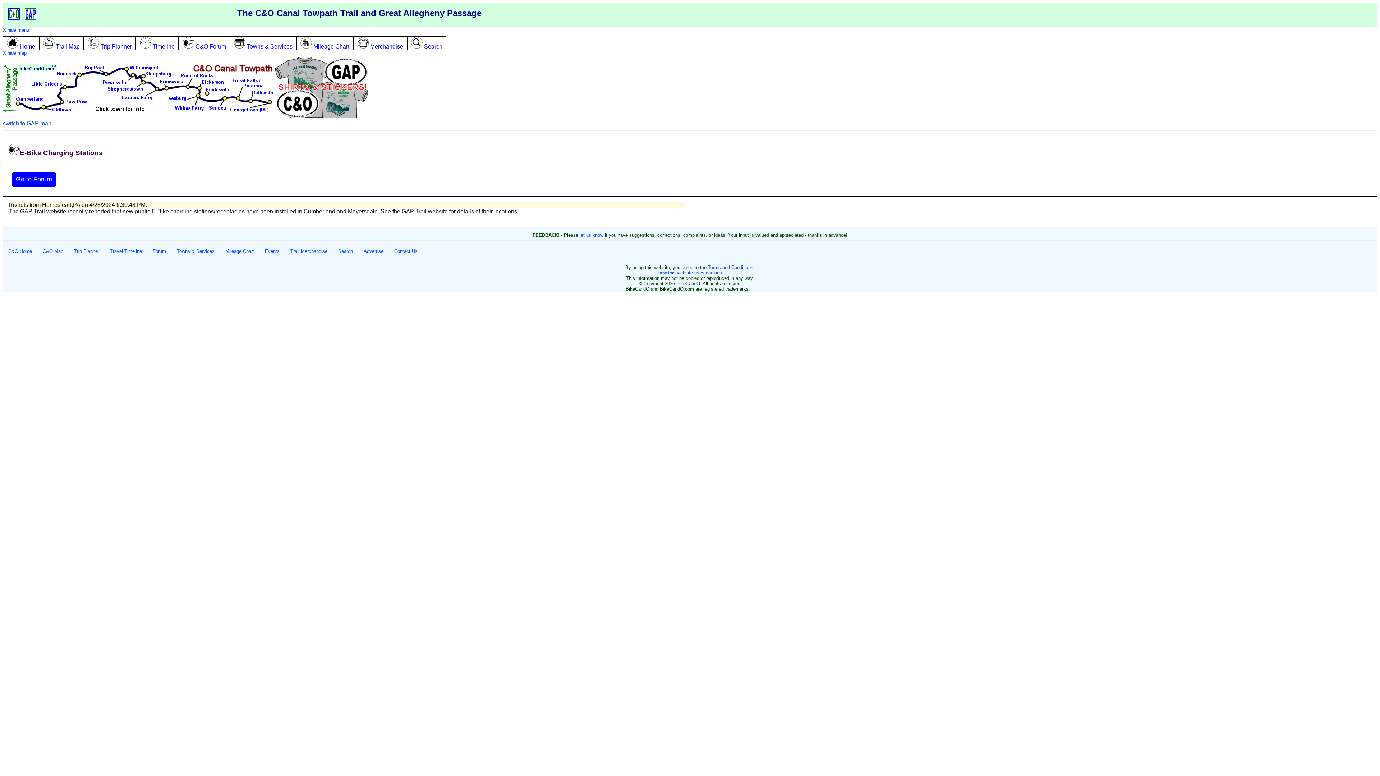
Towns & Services (196, 251)
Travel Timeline (126, 251)
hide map (15, 53)
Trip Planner (86, 251)
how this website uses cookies (690, 273)
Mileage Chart (239, 251)
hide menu (16, 30)
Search (345, 251)
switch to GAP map (27, 123)
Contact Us (406, 251)
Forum (159, 251)
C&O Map (53, 251)
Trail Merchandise (308, 251)
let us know (591, 235)
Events (272, 251)
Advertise (373, 251)
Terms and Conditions (730, 267)
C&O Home (20, 251)
